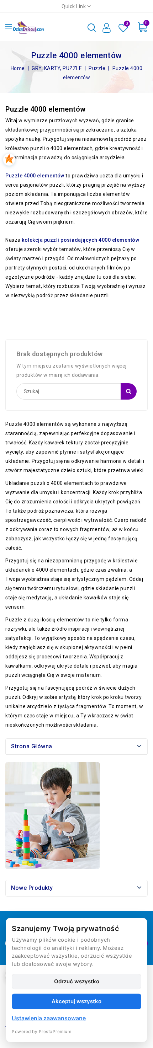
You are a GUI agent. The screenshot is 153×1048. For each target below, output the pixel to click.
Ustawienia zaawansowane (49, 1018)
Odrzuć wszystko (76, 981)
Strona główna (31, 746)
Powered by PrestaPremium (41, 1031)
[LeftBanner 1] (52, 815)
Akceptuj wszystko (76, 1001)
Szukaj (129, 391)
